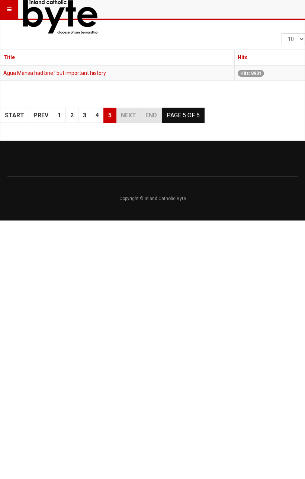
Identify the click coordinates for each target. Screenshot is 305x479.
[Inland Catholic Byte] (60, 9)
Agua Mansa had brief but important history (54, 73)
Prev (40, 115)
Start (14, 115)
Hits (243, 57)
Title (9, 57)
